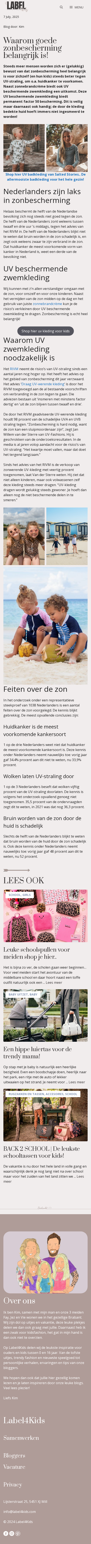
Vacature (14, 1467)
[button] (61, 7)
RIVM (14, 369)
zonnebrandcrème (48, 303)
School (15, 895)
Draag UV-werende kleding (42, 384)
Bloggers (14, 1455)
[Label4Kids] (16, 7)
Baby (33, 994)
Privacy (12, 1484)
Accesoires (54, 1094)
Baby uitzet (18, 994)
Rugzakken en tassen (26, 1094)
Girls (26, 895)
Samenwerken (21, 1438)
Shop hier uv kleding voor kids (46, 331)
